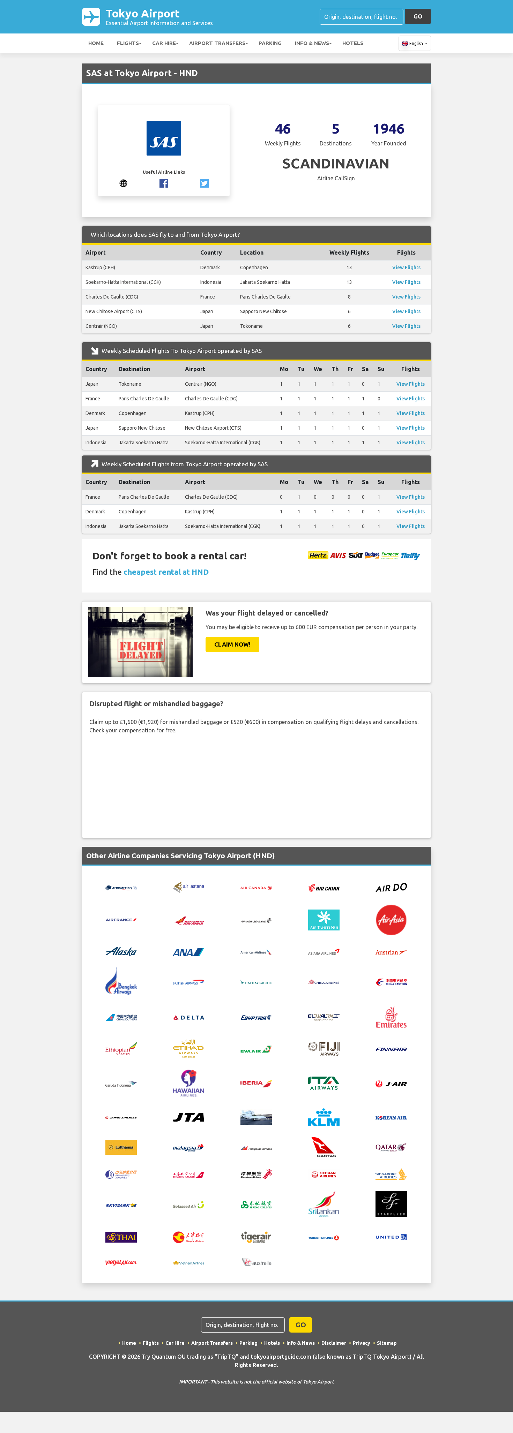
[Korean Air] (391, 1117)
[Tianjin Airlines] (188, 1237)
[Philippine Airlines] (256, 1147)
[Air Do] (391, 887)
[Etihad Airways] (188, 1048)
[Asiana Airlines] (324, 951)
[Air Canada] (256, 887)
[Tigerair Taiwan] (256, 1237)
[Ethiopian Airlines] (121, 1048)
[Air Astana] (188, 887)
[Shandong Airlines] (121, 1174)
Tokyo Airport (159, 16)
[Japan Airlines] (121, 1117)
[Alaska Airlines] (121, 951)
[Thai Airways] (121, 1237)
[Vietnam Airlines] (188, 1262)
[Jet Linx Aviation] (256, 1116)
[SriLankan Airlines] (324, 1203)
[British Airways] (188, 981)
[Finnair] (391, 1049)
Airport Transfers (217, 43)
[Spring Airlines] (256, 1204)
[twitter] (204, 182)
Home (96, 43)
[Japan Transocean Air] (188, 1117)
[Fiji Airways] (324, 1048)
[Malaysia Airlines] (188, 1147)
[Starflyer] (391, 1203)
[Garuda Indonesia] (121, 1083)
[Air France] (121, 919)
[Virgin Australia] (256, 1261)
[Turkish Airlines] (324, 1237)
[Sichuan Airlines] (324, 1173)
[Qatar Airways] (391, 1147)
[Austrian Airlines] (391, 952)
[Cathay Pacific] (256, 981)
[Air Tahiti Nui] (324, 919)
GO (418, 16)
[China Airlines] (324, 981)
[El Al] (324, 1017)
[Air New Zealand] (256, 920)
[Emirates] (391, 1016)
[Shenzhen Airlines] (256, 1173)
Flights (128, 43)
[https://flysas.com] (123, 182)
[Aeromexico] (121, 887)
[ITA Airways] (324, 1082)
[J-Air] (391, 1083)
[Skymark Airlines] (121, 1204)
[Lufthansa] (121, 1147)
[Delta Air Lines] (188, 1017)
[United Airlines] (391, 1237)
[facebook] (163, 182)
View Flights (406, 267)
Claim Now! (232, 644)
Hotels (352, 43)
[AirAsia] (391, 919)
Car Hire (164, 43)
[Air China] (324, 887)
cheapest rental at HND (166, 571)
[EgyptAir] (256, 1017)
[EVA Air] (256, 1049)
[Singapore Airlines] (391, 1173)
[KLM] (324, 1116)
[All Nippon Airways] (188, 951)
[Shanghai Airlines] (188, 1174)
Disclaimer (333, 1343)
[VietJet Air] (121, 1262)
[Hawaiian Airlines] (188, 1082)
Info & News (312, 43)
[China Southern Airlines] (121, 1017)
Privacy (361, 1343)
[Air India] (188, 920)
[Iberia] (256, 1083)
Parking (270, 43)
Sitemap (387, 1343)
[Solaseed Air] (188, 1204)
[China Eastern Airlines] (391, 981)
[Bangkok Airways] (121, 981)
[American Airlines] (256, 952)
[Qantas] (324, 1147)
